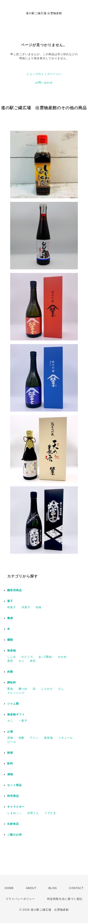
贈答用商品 (14, 590)
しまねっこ (14, 813)
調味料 (11, 682)
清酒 (10, 737)
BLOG (53, 888)
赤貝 (33, 660)
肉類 (10, 671)
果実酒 (48, 737)
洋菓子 (25, 607)
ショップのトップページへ (44, 74)
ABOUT (31, 888)
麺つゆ (23, 688)
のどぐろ (27, 656)
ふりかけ (47, 688)
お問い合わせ (44, 82)
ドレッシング (16, 692)
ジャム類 (13, 703)
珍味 (39, 607)
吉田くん (33, 813)
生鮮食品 (13, 823)
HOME (9, 888)
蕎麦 (10, 618)
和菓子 (11, 607)
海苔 (10, 660)
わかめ (62, 656)
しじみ (11, 656)
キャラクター (16, 806)
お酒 (10, 731)
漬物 (10, 774)
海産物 (11, 650)
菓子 (10, 601)
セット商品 (14, 785)
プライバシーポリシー (20, 898)
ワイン (34, 737)
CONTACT (76, 888)
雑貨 (10, 752)
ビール (11, 741)
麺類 (10, 639)
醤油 (10, 688)
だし (61, 688)
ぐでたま (50, 813)
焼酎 (21, 737)
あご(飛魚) (46, 656)
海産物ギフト (16, 714)
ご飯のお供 (14, 834)
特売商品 (13, 795)
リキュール (65, 737)
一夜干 (23, 720)
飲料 (10, 763)
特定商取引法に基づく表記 (64, 898)
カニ (21, 660)
